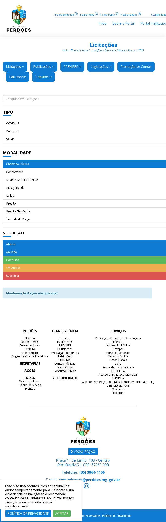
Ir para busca (109, 14)
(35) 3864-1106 (92, 472)
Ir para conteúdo (66, 14)
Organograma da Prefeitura (30, 356)
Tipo (8, 112)
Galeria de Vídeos (29, 385)
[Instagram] (86, 487)
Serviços (118, 331)
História (30, 338)
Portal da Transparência (118, 367)
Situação (13, 233)
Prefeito (29, 349)
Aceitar (61, 513)
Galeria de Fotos (30, 381)
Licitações (103, 45)
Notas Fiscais (118, 360)
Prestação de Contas (65, 353)
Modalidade (17, 153)
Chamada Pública (115, 50)
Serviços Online (118, 356)
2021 (141, 50)
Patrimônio (65, 356)
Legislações (99, 66)
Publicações (42, 66)
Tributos (42, 77)
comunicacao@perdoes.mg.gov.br (89, 479)
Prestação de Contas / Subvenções (118, 338)
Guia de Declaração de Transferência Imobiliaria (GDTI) (118, 382)
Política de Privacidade (116, 516)
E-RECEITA (118, 371)
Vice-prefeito (29, 353)
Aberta (132, 50)
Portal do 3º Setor (118, 353)
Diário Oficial (64, 367)
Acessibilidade (64, 378)
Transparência (79, 50)
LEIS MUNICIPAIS (118, 385)
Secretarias (29, 363)
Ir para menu (88, 14)
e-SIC (118, 363)
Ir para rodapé (130, 14)
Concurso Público (64, 371)
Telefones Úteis (29, 345)
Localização (84, 451)
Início (65, 50)
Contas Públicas (64, 363)
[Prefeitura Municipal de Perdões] (19, 18)
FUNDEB (118, 378)
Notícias (29, 377)
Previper (118, 349)
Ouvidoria (118, 389)
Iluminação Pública (118, 345)
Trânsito (118, 342)
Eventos (29, 388)
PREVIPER (71, 66)
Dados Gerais (30, 342)
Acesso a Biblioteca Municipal (118, 374)
